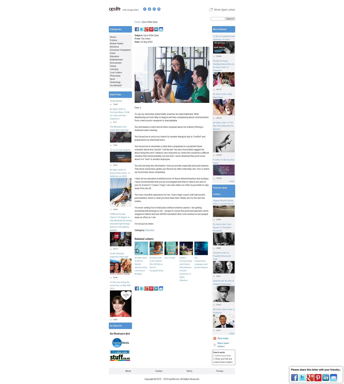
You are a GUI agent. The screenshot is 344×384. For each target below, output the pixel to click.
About (128, 371)
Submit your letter (223, 356)
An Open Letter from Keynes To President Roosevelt (222, 227)
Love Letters (116, 72)
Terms (189, 371)
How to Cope (169, 258)
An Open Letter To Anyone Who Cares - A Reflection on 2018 (120, 173)
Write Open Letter (224, 9)
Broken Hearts (116, 43)
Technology (115, 82)
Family (113, 66)
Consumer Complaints (120, 50)
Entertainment (116, 59)
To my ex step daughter (120, 150)
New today (223, 338)
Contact (158, 371)
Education (149, 230)
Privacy (219, 371)
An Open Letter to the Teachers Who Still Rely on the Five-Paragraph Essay (156, 264)
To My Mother (116, 101)
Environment (115, 63)
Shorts (113, 37)
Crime (112, 53)
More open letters (223, 345)
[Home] (115, 8)
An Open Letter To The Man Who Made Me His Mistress (223, 126)
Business (114, 46)
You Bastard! (116, 85)
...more (231, 181)
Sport (112, 79)
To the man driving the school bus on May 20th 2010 (120, 285)
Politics (113, 40)
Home (137, 22)
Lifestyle (114, 69)
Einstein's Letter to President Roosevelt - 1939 (222, 256)
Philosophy (115, 75)
